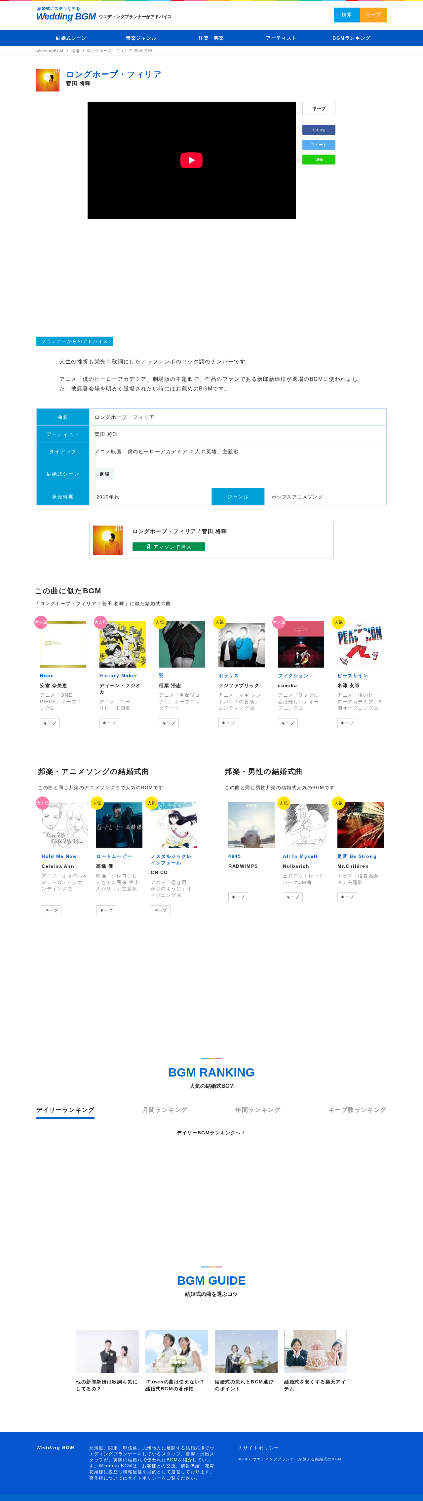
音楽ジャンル (141, 38)
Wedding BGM (66, 16)
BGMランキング (351, 38)
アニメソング (307, 496)
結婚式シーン (71, 38)
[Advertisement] (211, 275)
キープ (373, 14)
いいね (319, 130)
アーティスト (281, 38)
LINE (319, 159)
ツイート (319, 144)
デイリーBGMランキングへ (209, 1132)
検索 (347, 14)
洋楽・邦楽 (211, 38)
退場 (104, 474)
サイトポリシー (261, 1447)
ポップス (282, 496)
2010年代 (108, 496)
